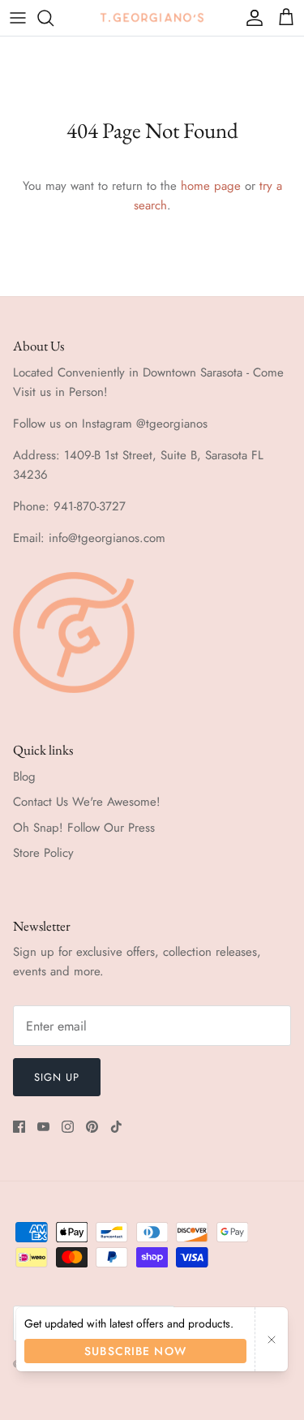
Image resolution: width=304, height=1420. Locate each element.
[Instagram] (68, 1127)
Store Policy (43, 853)
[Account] (250, 18)
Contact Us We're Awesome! (87, 802)
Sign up (56, 1077)
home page (211, 186)
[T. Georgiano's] (152, 17)
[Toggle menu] (18, 18)
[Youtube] (43, 1127)
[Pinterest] (92, 1127)
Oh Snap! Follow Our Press (84, 828)
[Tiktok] (116, 1127)
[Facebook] (19, 1127)
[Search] (53, 18)
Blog (24, 776)
